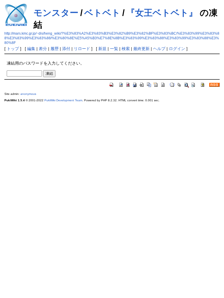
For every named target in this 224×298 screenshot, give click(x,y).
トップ (13, 48)
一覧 (114, 48)
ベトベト (102, 12)
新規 (102, 48)
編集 (31, 48)
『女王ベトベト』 (161, 12)
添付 (66, 48)
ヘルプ (159, 48)
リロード (82, 48)
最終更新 (141, 48)
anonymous (28, 93)
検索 (126, 48)
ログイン (177, 48)
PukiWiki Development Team (63, 100)
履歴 (54, 48)
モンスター (56, 12)
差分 (43, 48)
